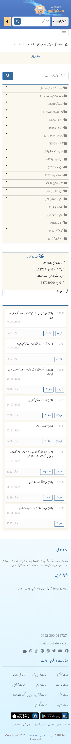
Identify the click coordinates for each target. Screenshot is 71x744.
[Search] (17, 21)
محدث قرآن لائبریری (37, 695)
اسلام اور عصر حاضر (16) (54, 151)
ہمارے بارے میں (63, 725)
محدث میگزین (18, 685)
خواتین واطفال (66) (55, 191)
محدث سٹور (63, 695)
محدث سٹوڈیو (63, 675)
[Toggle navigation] (64, 32)
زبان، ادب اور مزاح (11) (53, 135)
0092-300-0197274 (55, 636)
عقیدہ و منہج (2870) (55, 104)
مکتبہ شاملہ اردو (19, 695)
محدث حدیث (62, 685)
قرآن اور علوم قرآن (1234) (52, 88)
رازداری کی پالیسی (28, 725)
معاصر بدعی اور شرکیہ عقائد (35, 44)
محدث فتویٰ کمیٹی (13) (55, 238)
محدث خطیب (62, 705)
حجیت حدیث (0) (57, 223)
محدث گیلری (41, 705)
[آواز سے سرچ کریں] (7, 21)
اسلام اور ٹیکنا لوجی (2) (55, 215)
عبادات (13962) (56, 120)
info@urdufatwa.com (53, 643)
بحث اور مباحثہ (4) (56, 207)
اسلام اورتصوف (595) (54, 199)
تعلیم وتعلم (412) (56, 231)
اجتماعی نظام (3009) (55, 183)
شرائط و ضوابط (41, 725)
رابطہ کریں (51, 725)
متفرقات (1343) (56, 143)
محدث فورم (41, 685)
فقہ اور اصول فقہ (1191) (54, 175)
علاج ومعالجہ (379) (56, 167)
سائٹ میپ (17, 725)
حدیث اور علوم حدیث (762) (52, 96)
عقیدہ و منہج (58, 44)
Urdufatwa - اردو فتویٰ (40, 735)
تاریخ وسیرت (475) (55, 159)
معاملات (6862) (56, 127)
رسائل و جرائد (19, 675)
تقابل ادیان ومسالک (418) (53, 112)
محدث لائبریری (39, 675)
